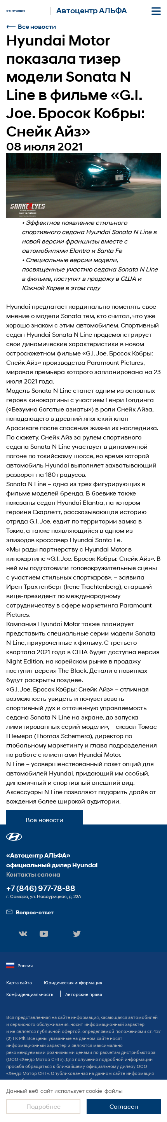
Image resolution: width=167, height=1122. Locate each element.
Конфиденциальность (29, 994)
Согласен (124, 1106)
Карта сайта (19, 982)
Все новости (37, 26)
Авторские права (83, 994)
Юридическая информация (73, 982)
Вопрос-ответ (35, 912)
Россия (25, 965)
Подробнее (43, 1106)
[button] (14, 837)
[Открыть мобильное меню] (156, 11)
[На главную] (15, 11)
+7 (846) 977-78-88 (40, 888)
